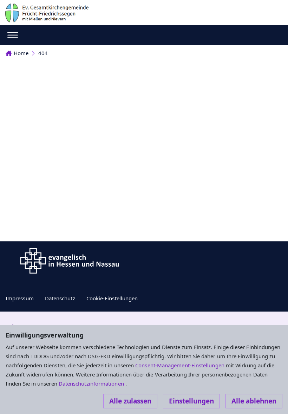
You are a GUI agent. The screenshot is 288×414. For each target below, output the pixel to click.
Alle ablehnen (253, 401)
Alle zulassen (130, 401)
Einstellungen (191, 401)
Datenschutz (60, 298)
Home (21, 52)
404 (43, 52)
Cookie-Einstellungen (112, 298)
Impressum (20, 298)
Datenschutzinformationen (92, 383)
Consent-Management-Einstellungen (180, 365)
